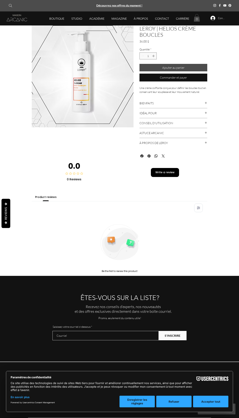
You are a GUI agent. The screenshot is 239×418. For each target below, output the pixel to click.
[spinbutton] (148, 56)
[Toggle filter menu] (198, 208)
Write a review (165, 172)
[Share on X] (163, 156)
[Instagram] (215, 5)
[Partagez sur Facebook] (142, 156)
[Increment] (153, 56)
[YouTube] (225, 5)
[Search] (10, 5)
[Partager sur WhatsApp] (156, 156)
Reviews (6, 213)
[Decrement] (142, 56)
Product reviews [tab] (46, 197)
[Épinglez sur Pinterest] (149, 156)
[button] (57, 18)
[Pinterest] (230, 5)
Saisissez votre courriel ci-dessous (72, 326)
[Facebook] (220, 5)
